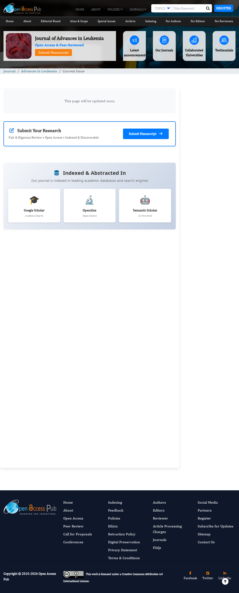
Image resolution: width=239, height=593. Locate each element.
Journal (9, 71)
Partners (205, 510)
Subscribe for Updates (215, 526)
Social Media (208, 502)
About (96, 9)
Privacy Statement (122, 550)
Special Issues (107, 21)
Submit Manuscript (53, 52)
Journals (137, 9)
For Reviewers (224, 21)
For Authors (173, 21)
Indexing (150, 21)
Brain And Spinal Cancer (204, 273)
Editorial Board (50, 21)
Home (80, 9)
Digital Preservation (124, 542)
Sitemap (204, 534)
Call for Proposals (77, 534)
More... (209, 472)
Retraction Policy (121, 534)
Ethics (113, 526)
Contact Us (206, 542)
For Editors (198, 21)
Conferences (73, 542)
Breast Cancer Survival (203, 306)
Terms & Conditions (124, 558)
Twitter (207, 578)
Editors (159, 510)
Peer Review (73, 526)
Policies (114, 9)
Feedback (115, 510)
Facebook (190, 578)
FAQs (157, 547)
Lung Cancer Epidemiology (206, 373)
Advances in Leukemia (39, 71)
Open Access (73, 518)
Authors (159, 502)
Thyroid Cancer (198, 339)
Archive (130, 21)
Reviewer (160, 518)
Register (223, 8)
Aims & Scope (79, 21)
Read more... (209, 244)
